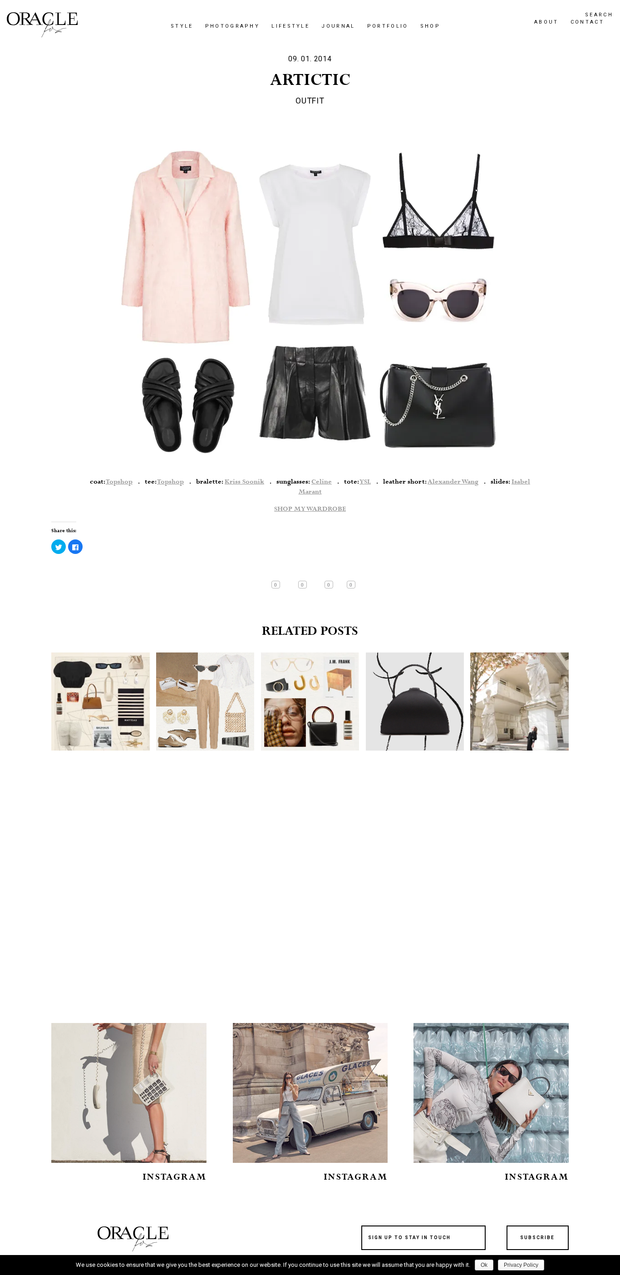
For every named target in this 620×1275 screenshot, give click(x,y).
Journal (338, 26)
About (546, 22)
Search (599, 15)
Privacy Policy (521, 1265)
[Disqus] (310, 898)
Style (182, 26)
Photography (232, 26)
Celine (321, 482)
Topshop (119, 482)
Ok (484, 1265)
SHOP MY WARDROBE (310, 509)
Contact (587, 22)
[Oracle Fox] (42, 24)
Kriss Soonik (244, 482)
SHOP (430, 26)
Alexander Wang (453, 482)
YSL (365, 482)
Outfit (310, 100)
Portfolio (387, 26)
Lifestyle (290, 26)
